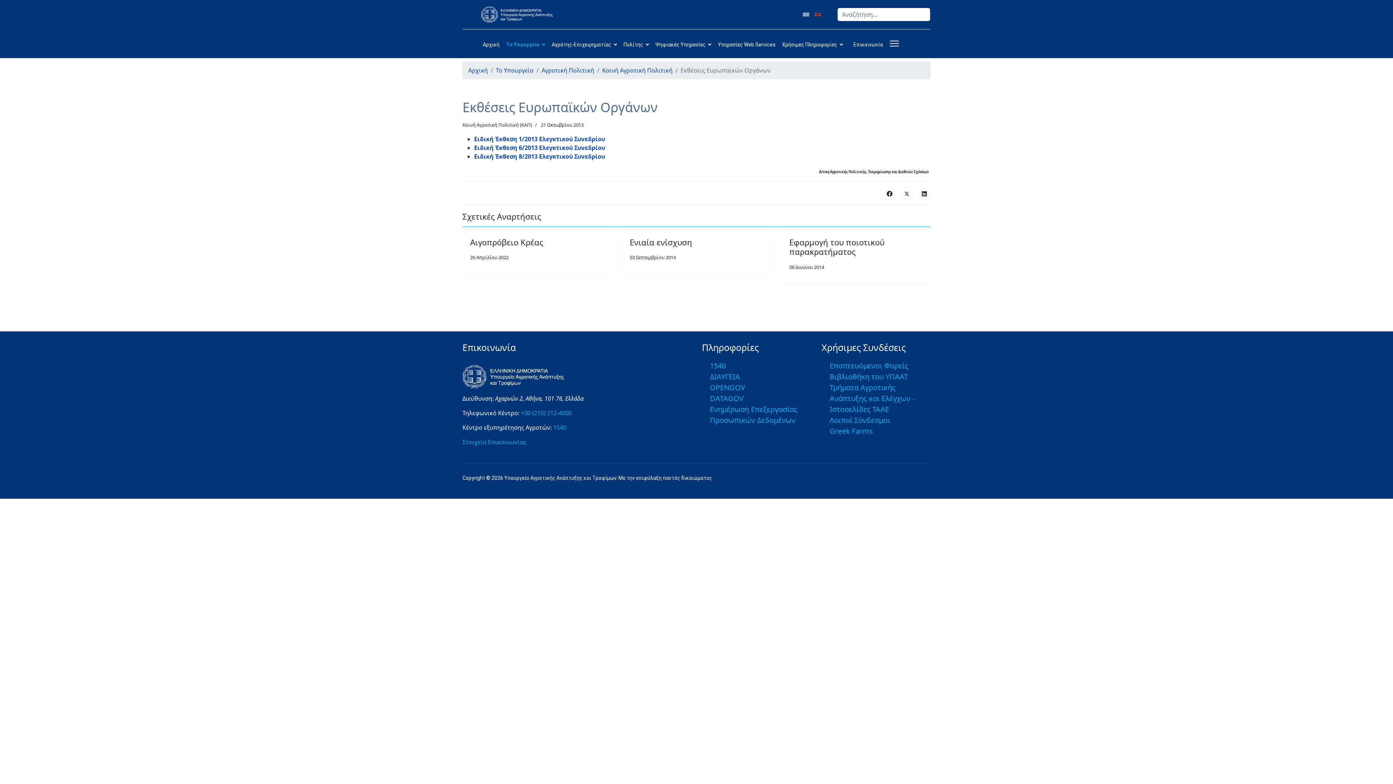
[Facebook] (889, 193)
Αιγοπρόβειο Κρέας (506, 242)
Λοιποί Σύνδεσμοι (860, 420)
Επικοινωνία (868, 45)
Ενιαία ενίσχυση (661, 242)
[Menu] (893, 43)
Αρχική (491, 45)
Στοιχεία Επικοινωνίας (494, 442)
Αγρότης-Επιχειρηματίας (581, 45)
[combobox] (883, 14)
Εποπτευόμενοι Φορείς (869, 366)
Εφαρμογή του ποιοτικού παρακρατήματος (836, 247)
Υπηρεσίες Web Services (747, 45)
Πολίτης (633, 45)
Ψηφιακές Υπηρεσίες (681, 45)
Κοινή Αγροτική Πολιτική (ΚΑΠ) (497, 125)
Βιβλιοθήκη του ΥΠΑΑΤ (869, 376)
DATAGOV (727, 398)
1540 (559, 428)
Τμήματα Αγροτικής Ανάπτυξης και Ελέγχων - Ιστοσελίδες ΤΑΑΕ (872, 398)
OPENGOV (727, 387)
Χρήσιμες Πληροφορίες (809, 45)
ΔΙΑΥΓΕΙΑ (725, 376)
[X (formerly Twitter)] (907, 193)
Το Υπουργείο (522, 45)
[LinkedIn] (924, 193)
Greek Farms (851, 431)
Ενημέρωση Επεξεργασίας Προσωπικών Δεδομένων (754, 414)
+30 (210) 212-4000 (546, 413)
